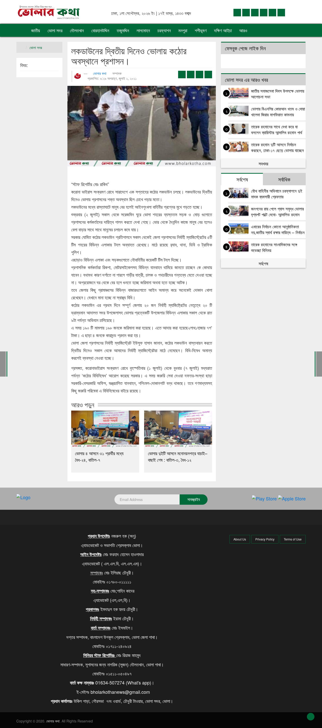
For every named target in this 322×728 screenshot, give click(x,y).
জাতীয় (35, 30)
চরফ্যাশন (164, 30)
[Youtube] (272, 12)
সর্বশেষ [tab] (242, 179)
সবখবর (263, 163)
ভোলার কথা (99, 73)
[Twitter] (246, 12)
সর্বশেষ (263, 263)
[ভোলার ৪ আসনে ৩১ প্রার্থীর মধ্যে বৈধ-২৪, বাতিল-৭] (105, 429)
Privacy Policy (264, 539)
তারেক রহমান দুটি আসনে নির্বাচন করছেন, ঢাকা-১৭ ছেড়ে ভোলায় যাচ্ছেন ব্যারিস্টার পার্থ (277, 147)
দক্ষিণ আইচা (223, 30)
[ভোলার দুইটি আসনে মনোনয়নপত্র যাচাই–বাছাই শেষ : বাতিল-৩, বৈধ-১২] (178, 429)
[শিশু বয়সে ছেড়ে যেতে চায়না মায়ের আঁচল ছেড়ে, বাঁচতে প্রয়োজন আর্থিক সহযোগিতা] (319, 363)
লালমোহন (143, 30)
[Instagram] (263, 12)
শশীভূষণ (201, 30)
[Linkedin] (255, 12)
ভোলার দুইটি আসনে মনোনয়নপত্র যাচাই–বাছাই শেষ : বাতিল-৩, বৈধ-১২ (177, 456)
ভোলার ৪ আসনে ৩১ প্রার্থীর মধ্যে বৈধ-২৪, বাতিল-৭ (99, 456)
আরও (244, 30)
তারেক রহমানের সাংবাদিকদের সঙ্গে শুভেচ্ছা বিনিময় (274, 247)
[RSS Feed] (281, 12)
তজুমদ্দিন (123, 30)
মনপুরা (182, 30)
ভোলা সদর (55, 30)
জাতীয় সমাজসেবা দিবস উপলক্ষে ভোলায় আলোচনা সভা (277, 93)
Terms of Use (293, 539)
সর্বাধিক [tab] (284, 179)
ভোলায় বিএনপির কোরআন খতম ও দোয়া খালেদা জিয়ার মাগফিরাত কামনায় (278, 111)
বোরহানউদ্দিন (100, 30)
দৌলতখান (77, 30)
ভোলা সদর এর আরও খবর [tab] (246, 79)
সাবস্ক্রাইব (193, 499)
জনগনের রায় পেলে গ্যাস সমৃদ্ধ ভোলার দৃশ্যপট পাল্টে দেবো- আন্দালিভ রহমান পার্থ (277, 211)
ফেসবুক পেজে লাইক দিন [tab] (245, 48)
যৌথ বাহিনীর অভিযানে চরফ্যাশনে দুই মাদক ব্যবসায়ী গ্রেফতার (276, 193)
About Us (239, 539)
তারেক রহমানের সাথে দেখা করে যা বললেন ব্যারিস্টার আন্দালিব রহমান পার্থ (276, 129)
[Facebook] (237, 12)
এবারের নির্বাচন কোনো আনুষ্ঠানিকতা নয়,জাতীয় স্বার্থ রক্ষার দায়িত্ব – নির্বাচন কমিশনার (278, 229)
